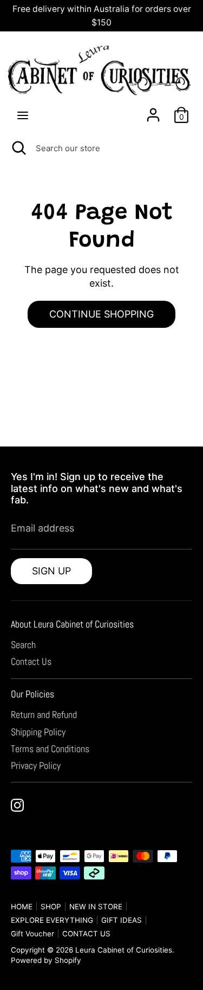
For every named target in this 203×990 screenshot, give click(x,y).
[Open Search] (18, 148)
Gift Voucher (32, 933)
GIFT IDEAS (121, 920)
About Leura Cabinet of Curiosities (72, 624)
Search (23, 644)
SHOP (51, 906)
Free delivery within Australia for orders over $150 (101, 16)
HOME (21, 906)
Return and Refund (44, 714)
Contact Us (31, 661)
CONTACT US (86, 933)
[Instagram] (17, 805)
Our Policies (32, 694)
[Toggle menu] (23, 115)
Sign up (51, 571)
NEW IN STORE (95, 906)
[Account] (153, 111)
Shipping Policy (38, 732)
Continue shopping (101, 314)
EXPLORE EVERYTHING (52, 920)
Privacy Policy (36, 765)
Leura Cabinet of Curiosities (123, 950)
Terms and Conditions (50, 748)
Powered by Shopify (46, 960)
